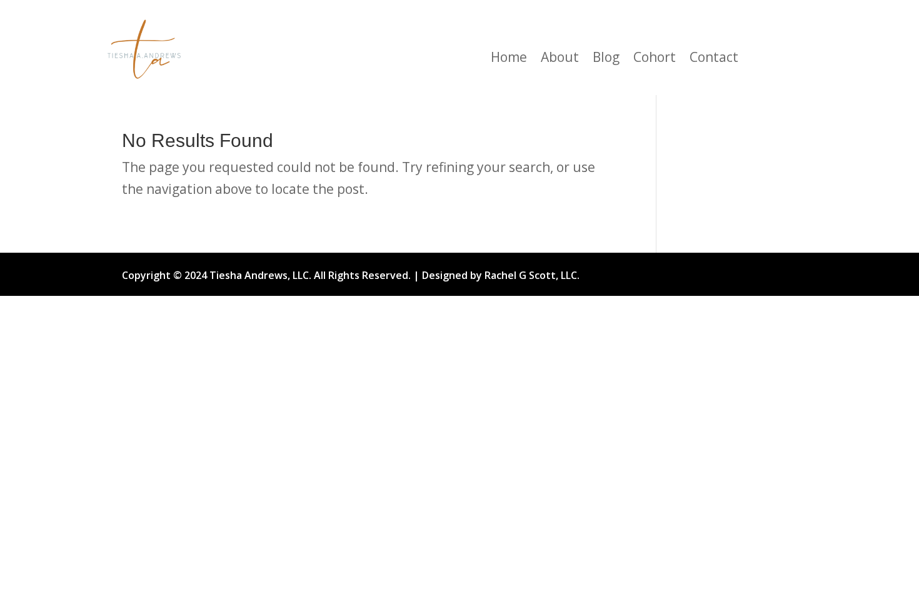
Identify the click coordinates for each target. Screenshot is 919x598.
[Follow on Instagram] (701, 272)
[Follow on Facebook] (669, 272)
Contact (714, 59)
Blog (606, 59)
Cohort (654, 59)
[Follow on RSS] (763, 272)
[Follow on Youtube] (732, 272)
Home (509, 59)
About (560, 59)
